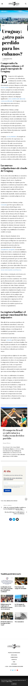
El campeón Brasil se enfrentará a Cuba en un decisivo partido (13, 434)
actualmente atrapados (8, 249)
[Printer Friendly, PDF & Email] (26, 499)
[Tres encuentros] (21, 616)
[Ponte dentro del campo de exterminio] (21, 581)
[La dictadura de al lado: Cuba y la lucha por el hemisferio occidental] (7, 581)
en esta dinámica (11, 136)
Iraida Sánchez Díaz (8, 58)
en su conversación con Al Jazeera (11, 270)
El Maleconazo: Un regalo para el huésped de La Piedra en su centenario (7, 607)
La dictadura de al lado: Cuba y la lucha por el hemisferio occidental (7, 589)
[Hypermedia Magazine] (14, 3)
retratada (4, 204)
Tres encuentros (19, 621)
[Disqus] (14, 546)
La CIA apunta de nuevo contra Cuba (20, 605)
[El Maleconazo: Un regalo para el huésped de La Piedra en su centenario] (7, 598)
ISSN (14, 661)
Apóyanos (14, 664)
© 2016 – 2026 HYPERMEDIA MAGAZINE (14, 666)
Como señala (4, 87)
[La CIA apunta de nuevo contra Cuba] (21, 598)
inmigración (10, 500)
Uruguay (15, 500)
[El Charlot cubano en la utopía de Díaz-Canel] (7, 616)
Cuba (3, 25)
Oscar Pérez (6, 443)
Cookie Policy (8, 681)
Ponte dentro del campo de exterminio (20, 587)
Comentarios (14, 657)
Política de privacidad (14, 652)
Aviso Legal (14, 655)
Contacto (14, 659)
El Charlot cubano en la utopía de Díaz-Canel (7, 623)
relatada (8, 340)
